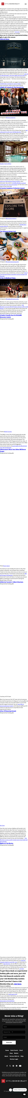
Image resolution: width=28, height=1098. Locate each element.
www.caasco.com (12, 994)
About (6, 1056)
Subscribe (9, 1042)
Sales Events (14, 1050)
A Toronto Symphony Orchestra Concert (12, 188)
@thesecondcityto (10, 117)
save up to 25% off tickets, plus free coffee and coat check (14, 74)
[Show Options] (18, 1032)
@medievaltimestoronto (12, 299)
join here (21, 969)
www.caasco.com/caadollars (7, 1001)
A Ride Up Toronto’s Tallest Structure (11, 582)
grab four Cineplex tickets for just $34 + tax (13, 961)
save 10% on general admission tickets (12, 705)
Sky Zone (2, 825)
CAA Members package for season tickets (10, 84)
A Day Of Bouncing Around (8, 711)
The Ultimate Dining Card (8, 231)
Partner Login (14, 1059)
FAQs (22, 1056)
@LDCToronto (8, 431)
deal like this (7, 964)
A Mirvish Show (5, 39)
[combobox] (8, 1032)
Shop (11, 1053)
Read (21, 1050)
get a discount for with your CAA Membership (14, 131)
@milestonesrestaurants (12, 262)
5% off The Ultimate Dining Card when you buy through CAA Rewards (13, 274)
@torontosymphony (11, 218)
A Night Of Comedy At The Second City (12, 87)
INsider (16, 1053)
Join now (17, 32)
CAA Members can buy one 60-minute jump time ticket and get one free (13, 839)
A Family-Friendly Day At (7, 315)
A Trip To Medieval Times (8, 278)
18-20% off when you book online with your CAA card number (13, 184)
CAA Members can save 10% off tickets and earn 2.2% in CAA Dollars (14, 306)
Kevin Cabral (6, 566)
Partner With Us (14, 1056)
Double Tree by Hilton (5, 164)
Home (7, 1050)
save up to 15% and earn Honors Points (10, 181)
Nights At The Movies (7, 843)
